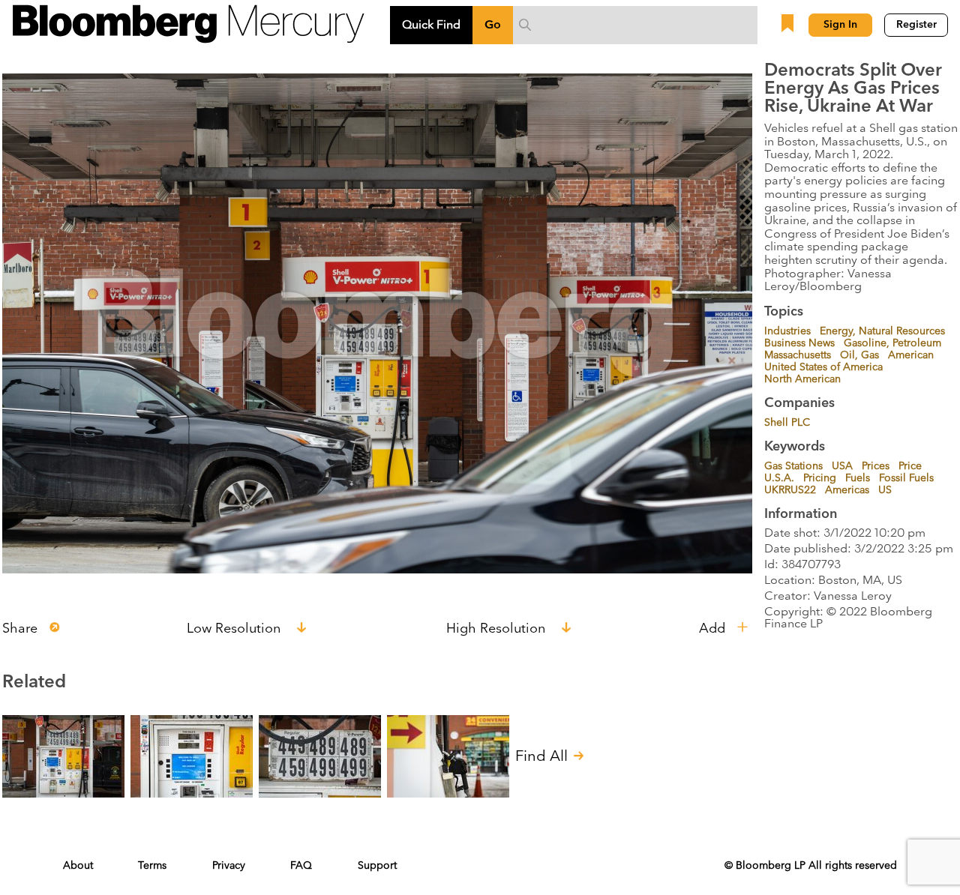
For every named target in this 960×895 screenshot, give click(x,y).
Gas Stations (793, 466)
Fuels (857, 478)
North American (802, 379)
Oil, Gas (859, 355)
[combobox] (635, 24)
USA (842, 466)
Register (916, 24)
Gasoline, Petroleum (892, 343)
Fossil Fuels (906, 478)
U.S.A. (779, 478)
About (78, 866)
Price (910, 466)
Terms (152, 866)
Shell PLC (787, 423)
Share (20, 629)
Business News (799, 343)
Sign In (840, 24)
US (885, 490)
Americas (847, 490)
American (911, 355)
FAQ (301, 866)
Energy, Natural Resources (882, 331)
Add (712, 629)
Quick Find (431, 24)
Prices (876, 466)
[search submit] (525, 25)
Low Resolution (235, 629)
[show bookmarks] (789, 24)
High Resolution (497, 629)
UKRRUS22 (790, 490)
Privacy (228, 866)
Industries (787, 331)
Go (492, 24)
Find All (541, 755)
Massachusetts (797, 355)
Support (377, 866)
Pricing (819, 478)
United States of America (823, 367)
